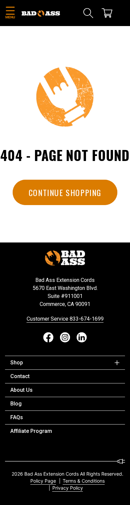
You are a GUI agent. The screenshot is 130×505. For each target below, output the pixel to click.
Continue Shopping (65, 192)
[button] (10, 13)
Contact (20, 376)
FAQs (16, 417)
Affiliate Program (31, 431)
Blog (16, 403)
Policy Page (43, 481)
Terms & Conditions (84, 481)
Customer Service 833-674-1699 (65, 319)
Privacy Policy (67, 488)
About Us (21, 390)
